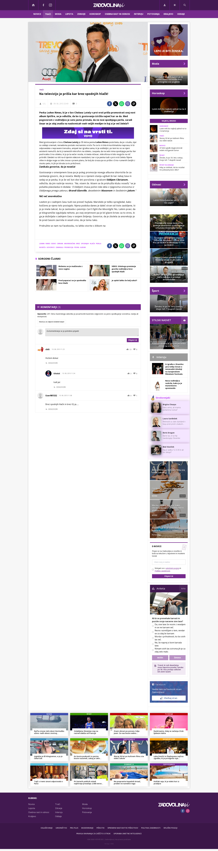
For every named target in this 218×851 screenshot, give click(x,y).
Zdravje (81, 14)
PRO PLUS (74, 828)
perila (98, 243)
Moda (58, 14)
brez (78, 243)
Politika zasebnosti (150, 828)
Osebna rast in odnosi (117, 14)
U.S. (44, 103)
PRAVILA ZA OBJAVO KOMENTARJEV (51, 322)
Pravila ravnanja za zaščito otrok (93, 833)
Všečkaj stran (170, 698)
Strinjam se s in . (168, 569)
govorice (51, 247)
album (83, 247)
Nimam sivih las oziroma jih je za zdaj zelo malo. (170, 650)
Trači (48, 14)
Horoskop (95, 14)
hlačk (92, 243)
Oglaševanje (47, 828)
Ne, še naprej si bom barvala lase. (168, 644)
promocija (68, 247)
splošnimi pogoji (172, 568)
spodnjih (85, 243)
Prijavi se (132, 340)
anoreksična (69, 243)
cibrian (60, 243)
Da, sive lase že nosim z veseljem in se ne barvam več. (170, 626)
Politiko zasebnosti (162, 571)
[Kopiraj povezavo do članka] (133, 103)
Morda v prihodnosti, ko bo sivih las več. (170, 638)
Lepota (69, 14)
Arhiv (183, 588)
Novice (37, 14)
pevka (76, 247)
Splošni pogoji (170, 828)
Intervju (138, 14)
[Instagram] (50, 5)
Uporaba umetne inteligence (128, 833)
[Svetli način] (175, 5)
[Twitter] (115, 103)
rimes (48, 243)
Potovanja (153, 14)
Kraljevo (168, 14)
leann (42, 243)
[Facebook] (43, 5)
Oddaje (181, 14)
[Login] (165, 5)
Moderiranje (87, 828)
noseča (42, 247)
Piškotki (100, 828)
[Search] (185, 5)
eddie (53, 243)
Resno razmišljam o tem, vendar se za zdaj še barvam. (170, 632)
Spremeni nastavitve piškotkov (122, 828)
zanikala (59, 247)
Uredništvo (61, 828)
